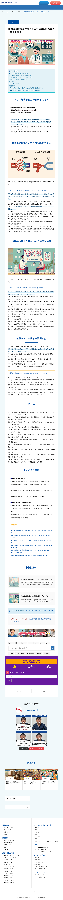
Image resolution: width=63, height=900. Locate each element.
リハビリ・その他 (40, 862)
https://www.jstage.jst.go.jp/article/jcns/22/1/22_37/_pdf (29, 555)
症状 (23, 653)
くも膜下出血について (10, 866)
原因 (17, 653)
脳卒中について (8, 859)
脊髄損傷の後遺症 (8, 842)
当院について (6, 825)
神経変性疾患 (7, 844)
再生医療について (8, 875)
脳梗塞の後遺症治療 (9, 840)
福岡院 (37, 838)
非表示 (16, 71)
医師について (7, 829)
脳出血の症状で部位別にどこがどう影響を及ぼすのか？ (37, 579)
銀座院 (37, 829)
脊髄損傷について (8, 868)
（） (12, 530)
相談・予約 (55, 3)
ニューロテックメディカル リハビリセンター (47, 841)
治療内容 (5, 838)
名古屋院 (37, 836)
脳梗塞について (8, 862)
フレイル (6, 849)
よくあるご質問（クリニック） (43, 851)
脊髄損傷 (37, 859)
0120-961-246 (43, 3)
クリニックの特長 (8, 827)
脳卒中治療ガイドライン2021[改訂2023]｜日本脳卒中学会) (32, 287)
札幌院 (37, 827)
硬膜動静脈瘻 (31, 653)
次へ (9, 680)
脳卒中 (14, 22)
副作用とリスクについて (10, 857)
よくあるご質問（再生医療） (43, 849)
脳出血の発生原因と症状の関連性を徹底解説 (31, 611)
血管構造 (47, 653)
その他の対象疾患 (8, 873)
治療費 (5, 834)
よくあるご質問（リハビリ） (43, 847)
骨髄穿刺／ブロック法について (12, 877)
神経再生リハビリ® (9, 880)
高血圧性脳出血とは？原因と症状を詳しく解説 (34, 596)
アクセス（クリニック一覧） (43, 825)
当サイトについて (39, 872)
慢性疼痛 (6, 847)
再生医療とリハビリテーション (12, 855)
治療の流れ (7, 832)
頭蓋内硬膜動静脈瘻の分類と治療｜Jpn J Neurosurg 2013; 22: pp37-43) (28, 373)
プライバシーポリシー (41, 866)
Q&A (35, 844)
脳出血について (8, 864)
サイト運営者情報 (40, 868)
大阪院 (37, 834)
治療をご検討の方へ (8, 853)
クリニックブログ (39, 855)
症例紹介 (37, 864)
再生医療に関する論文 (10, 882)
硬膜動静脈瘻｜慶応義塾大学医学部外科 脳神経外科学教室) (32, 190)
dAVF (11, 653)
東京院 (37, 832)
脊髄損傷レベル (8, 871)
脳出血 (39, 653)
